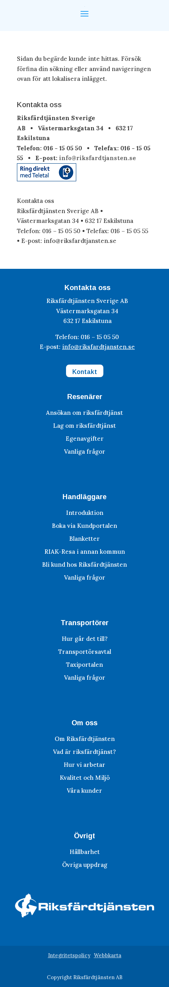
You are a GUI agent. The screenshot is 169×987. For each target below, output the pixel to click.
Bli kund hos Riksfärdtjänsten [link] (84, 564)
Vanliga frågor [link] (84, 451)
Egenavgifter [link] (85, 438)
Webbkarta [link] (107, 955)
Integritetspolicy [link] (69, 955)
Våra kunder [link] (84, 790)
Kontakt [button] (84, 372)
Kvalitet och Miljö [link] (85, 777)
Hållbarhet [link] (85, 852)
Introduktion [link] (84, 512)
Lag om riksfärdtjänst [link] (84, 425)
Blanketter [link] (84, 538)
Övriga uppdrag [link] (84, 864)
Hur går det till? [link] (85, 638)
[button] (84, 13)
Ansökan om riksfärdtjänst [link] (84, 412)
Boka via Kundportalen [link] (84, 525)
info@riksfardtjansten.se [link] (97, 158)
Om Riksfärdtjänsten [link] (85, 739)
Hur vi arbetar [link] (84, 764)
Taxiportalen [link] (84, 664)
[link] (46, 179)
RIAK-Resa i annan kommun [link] (84, 551)
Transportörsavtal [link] (84, 651)
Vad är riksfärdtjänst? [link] (84, 751)
